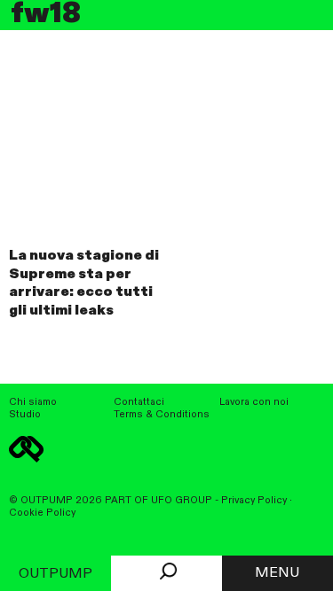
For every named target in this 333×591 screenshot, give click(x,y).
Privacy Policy (254, 500)
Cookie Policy (42, 513)
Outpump (55, 574)
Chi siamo (33, 402)
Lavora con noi (254, 402)
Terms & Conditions (162, 414)
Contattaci (139, 402)
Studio (25, 414)
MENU (277, 573)
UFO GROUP (181, 500)
